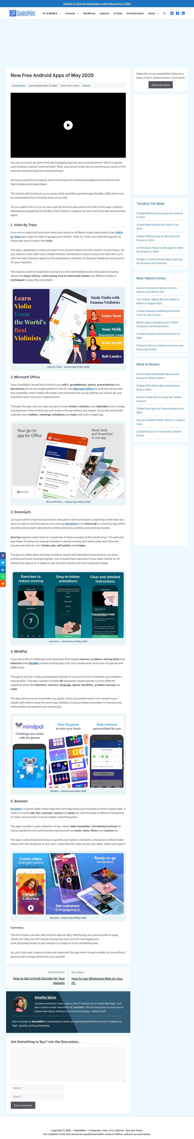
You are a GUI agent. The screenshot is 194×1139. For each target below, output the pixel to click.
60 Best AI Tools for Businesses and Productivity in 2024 (97, 3)
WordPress (89, 13)
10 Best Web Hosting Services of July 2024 (157, 226)
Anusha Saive (45, 996)
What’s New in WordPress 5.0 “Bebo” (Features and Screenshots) (157, 324)
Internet (70, 13)
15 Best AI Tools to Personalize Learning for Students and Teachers (159, 261)
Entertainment (135, 13)
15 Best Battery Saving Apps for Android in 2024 (159, 215)
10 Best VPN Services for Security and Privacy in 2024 (157, 238)
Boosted (16, 808)
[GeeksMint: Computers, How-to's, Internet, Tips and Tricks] (22, 13)
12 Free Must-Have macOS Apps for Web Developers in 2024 (159, 249)
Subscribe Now (161, 85)
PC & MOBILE (50, 13)
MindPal (34, 663)
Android (86, 85)
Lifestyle (104, 13)
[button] (164, 13)
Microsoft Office (84, 388)
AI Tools (118, 13)
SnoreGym (71, 523)
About (151, 13)
